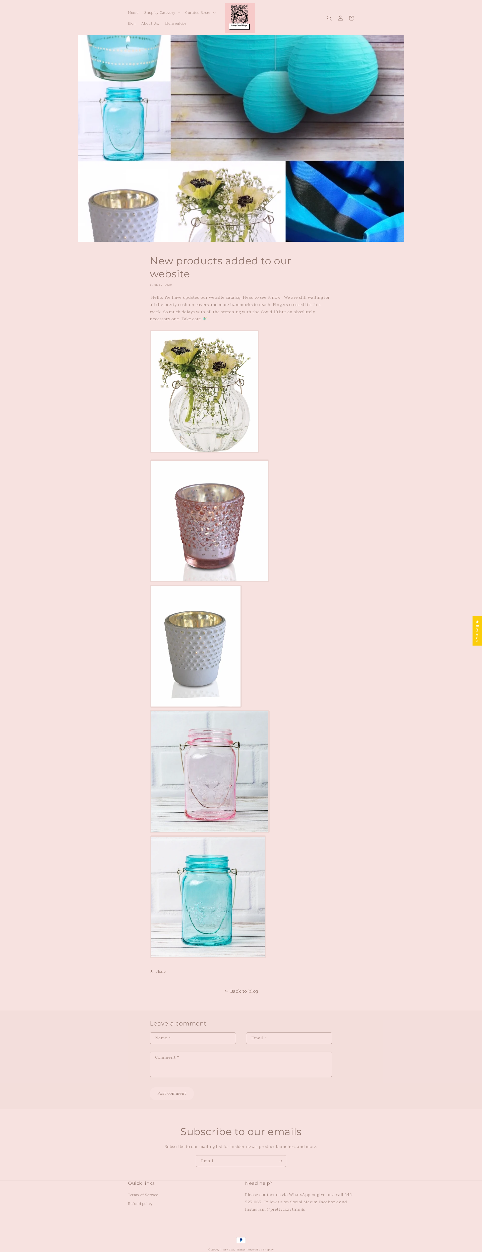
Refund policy (140, 1204)
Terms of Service (143, 1195)
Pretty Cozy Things (233, 1249)
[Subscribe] (280, 1161)
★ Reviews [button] (477, 631)
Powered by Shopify (260, 1249)
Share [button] (161, 971)
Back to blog (244, 991)
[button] (161, 12)
